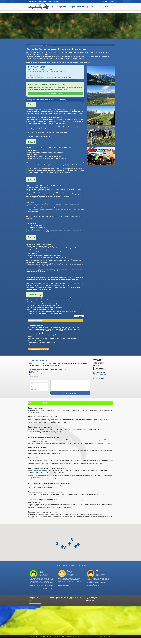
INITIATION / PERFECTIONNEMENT (39, 636)
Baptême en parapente (39, 470)
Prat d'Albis (48, 110)
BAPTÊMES (53, 636)
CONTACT (58, 636)
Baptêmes (81, 7)
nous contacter (79, 316)
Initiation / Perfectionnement (36, 45)
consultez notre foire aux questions (39, 349)
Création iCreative (109, 636)
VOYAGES (49, 636)
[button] (78, 544)
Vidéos (30, 601)
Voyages (72, 7)
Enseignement (60, 7)
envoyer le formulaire (70, 393)
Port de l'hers (45, 187)
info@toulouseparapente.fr (38, 373)
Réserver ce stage (56, 94)
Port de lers (66, 110)
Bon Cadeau (93, 7)
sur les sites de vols (101, 374)
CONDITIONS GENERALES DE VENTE (72, 636)
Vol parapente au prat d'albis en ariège (69, 598)
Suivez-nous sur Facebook (35, 603)
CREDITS (62, 636)
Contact (109, 7)
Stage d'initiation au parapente (38, 475)
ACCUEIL (30, 636)
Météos (30, 600)
